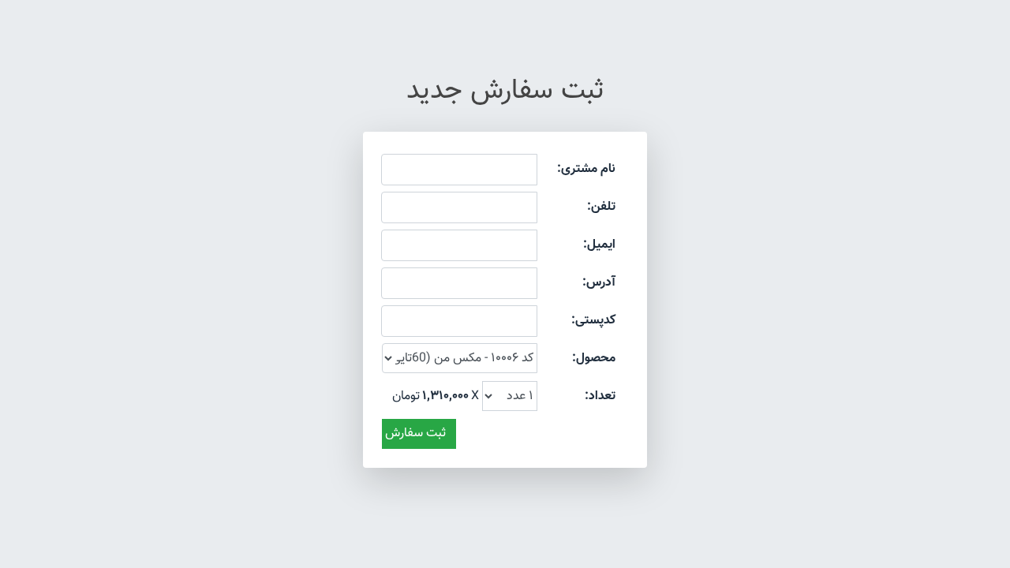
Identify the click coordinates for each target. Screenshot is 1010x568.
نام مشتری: (586, 169)
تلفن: (601, 207)
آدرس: (598, 283)
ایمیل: (599, 245)
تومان (406, 396)
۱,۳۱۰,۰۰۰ (445, 396)
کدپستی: (593, 321)
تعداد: (600, 396)
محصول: (593, 358)
